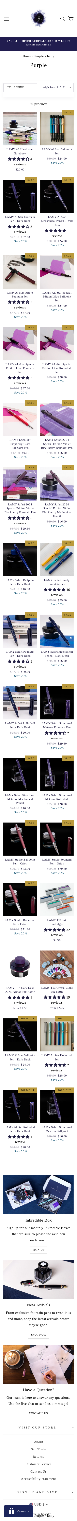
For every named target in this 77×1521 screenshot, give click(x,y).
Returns (38, 1456)
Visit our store (37, 1427)
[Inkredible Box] (38, 1194)
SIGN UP (39, 1249)
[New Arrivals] (38, 1279)
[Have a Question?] (38, 1364)
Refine (18, 87)
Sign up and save (37, 1492)
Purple (39, 56)
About (38, 1442)
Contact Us (38, 1413)
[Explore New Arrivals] (38, 44)
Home (27, 56)
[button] (19, 159)
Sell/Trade (38, 1449)
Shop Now (38, 1334)
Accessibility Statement (38, 1479)
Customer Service (38, 1464)
